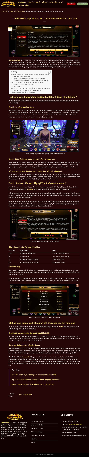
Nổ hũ (38, 2)
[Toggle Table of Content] (48, 72)
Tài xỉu (44, 2)
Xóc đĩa (31, 2)
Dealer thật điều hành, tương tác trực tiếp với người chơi (29, 78)
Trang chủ (4, 11)
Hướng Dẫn (23, 5)
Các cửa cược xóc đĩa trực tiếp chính (24, 84)
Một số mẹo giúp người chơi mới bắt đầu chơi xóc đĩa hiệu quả (30, 88)
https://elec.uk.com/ (75, 424)
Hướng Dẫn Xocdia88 (16, 11)
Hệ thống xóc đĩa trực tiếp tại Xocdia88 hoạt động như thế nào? (30, 74)
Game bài (53, 2)
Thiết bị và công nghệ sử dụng (22, 76)
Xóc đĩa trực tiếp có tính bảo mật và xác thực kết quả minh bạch (31, 80)
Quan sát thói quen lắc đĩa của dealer (24, 92)
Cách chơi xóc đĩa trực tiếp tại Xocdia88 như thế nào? (27, 82)
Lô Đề (60, 2)
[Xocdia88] (8, 4)
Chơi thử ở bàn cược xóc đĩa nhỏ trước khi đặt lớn (27, 90)
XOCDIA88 (22, 2)
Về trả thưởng (17, 86)
